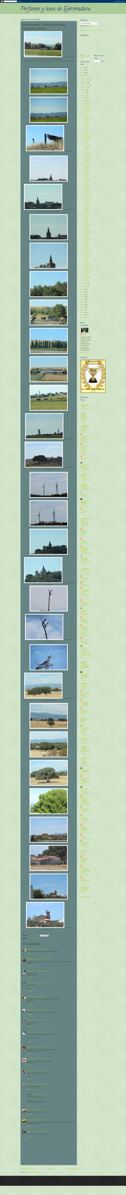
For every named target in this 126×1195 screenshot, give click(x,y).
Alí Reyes (29, 1120)
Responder (29, 954)
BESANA (83, 879)
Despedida (83, 741)
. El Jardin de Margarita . (84, 610)
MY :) (82, 678)
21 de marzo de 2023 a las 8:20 (44, 959)
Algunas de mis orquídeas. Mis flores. (87, 160)
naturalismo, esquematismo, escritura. (84, 430)
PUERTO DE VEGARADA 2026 (85, 551)
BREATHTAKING (85, 459)
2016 (83, 304)
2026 (83, 67)
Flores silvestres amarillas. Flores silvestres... (87, 270)
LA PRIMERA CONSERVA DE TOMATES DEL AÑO (85, 524)
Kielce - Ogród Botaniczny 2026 (84, 440)
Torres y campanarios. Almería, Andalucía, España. (87, 167)
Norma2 (29, 1059)
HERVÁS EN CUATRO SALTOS (84, 532)
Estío (82, 513)
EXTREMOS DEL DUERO (84, 426)
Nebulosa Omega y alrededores (85, 820)
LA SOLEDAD (84, 705)
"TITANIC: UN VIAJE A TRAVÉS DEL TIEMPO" (85, 488)
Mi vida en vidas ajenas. (85, 851)
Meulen (29, 1131)
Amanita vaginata (85, 573)
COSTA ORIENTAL (85, 643)
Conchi (29, 1020)
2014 (83, 310)
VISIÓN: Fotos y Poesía (85, 511)
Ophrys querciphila (85, 605)
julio (85, 90)
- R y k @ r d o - (31, 1032)
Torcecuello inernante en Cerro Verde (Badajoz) (85, 562)
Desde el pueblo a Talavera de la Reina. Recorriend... (87, 154)
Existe (82, 535)
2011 (83, 317)
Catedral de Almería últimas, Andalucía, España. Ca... (87, 187)
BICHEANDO (84, 809)
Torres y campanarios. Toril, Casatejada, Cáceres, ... (87, 254)
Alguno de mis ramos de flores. (86, 148)
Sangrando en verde (84, 446)
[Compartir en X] (44, 936)
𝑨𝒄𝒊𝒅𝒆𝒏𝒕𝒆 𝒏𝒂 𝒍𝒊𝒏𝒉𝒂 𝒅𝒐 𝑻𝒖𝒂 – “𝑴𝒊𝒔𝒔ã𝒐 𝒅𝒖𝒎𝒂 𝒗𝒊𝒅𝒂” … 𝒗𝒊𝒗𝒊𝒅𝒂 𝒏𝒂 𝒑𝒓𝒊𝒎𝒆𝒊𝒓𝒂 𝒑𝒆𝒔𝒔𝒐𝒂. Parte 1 (85, 653)
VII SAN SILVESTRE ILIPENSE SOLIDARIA (84, 763)
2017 (83, 302)
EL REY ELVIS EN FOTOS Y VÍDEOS (85, 803)
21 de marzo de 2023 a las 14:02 (42, 1032)
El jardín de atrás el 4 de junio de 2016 (85, 792)
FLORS (83, 540)
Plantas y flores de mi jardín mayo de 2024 (85, 595)
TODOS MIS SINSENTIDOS (85, 703)
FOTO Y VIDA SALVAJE (85, 640)
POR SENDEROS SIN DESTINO (85, 887)
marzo (85, 100)
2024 (83, 72)
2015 (83, 307)
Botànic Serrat (84, 494)
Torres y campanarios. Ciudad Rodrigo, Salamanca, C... (87, 210)
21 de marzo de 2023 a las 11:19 (43, 983)
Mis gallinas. (86, 228)
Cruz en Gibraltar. (86, 127)
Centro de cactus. (85, 131)
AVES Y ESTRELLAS (84, 818)
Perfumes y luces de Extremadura (55, 9)
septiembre (86, 85)
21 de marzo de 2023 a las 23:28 (39, 1084)
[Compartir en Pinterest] (48, 936)
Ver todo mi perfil (85, 352)
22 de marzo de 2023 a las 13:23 (39, 1120)
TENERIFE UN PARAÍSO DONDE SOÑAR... (85, 751)
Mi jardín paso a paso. (87, 102)
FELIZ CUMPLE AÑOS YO (85, 830)
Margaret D (30, 949)
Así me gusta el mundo (85, 465)
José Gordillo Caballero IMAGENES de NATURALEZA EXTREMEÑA (85, 664)
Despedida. (83, 853)
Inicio (50, 1168)
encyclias (83, 863)
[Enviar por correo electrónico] (41, 936)
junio (85, 92)
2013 (83, 312)
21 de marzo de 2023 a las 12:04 (38, 1020)
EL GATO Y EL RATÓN (84, 687)
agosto (85, 87)
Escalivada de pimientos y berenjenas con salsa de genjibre (85, 451)
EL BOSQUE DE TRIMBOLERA (85, 770)
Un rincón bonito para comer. (87, 106)
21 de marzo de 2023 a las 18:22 (43, 1047)
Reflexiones (83, 713)
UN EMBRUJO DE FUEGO (85, 843)
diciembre (86, 77)
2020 (83, 294)
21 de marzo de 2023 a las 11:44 (40, 1010)
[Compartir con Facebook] (46, 936)
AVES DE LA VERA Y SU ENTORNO (84, 800)
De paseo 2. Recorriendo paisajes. (87, 263)
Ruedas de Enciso (85, 874)
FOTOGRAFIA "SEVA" (85, 739)
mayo (85, 95)
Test (82, 723)
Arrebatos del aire (85, 845)
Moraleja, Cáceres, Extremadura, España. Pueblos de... (87, 277)
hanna (28, 1109)
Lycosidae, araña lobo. (87, 193)
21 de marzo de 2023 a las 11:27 (38, 996)
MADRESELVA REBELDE (85, 501)
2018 (83, 299)
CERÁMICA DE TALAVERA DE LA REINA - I (85, 782)
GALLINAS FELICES (84, 732)
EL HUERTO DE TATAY (85, 519)
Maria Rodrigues (31, 971)
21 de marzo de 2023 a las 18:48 (39, 1059)
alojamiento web (84, 57)
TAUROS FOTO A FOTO (85, 684)
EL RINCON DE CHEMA (85, 758)
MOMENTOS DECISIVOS (84, 549)
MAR (82, 836)
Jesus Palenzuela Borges (85, 693)
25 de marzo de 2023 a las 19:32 (38, 1131)
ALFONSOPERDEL (85, 897)
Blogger (92, 1182)
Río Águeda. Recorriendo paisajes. (87, 239)
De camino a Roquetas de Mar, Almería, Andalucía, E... (87, 137)
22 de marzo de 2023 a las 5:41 (38, 1109)
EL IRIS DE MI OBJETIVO (85, 778)
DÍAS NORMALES (85, 622)
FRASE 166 (83, 496)
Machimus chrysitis (85, 408)
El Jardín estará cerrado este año (84, 613)
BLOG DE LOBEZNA (84, 484)
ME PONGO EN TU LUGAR (85, 881)
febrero (85, 283)
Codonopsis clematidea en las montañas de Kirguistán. (84, 418)
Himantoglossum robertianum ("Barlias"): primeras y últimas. (85, 633)
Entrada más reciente (28, 1168)
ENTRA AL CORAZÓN (84, 620)
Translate (92, 26)
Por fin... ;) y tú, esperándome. (84, 504)
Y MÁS (83, 579)
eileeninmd (30, 1010)
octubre (86, 82)
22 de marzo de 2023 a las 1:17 (39, 1094)
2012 (83, 315)
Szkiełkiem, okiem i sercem (85, 437)
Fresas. (85, 260)
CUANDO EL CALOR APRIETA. (85, 468)
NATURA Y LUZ (85, 584)
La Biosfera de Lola (32, 959)
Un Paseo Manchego (83, 413)
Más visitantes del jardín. (86, 181)
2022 (83, 289)
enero (85, 286)
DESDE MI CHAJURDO (84, 558)
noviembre (86, 79)
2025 (83, 70)
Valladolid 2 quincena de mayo (85, 811)
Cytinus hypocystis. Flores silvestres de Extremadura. (87, 246)
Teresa (84, 334)
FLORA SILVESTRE (84, 602)
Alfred (28, 996)
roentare (29, 1084)
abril (85, 97)
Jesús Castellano (31, 983)
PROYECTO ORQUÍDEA (84, 628)
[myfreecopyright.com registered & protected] (92, 30)
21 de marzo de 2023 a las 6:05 (40, 949)
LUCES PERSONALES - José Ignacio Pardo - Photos (85, 870)
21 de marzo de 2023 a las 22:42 (39, 1071)
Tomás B (29, 1071)
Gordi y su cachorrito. (86, 143)
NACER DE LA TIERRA (85, 747)
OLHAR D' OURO (84, 648)
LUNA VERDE (85, 578)
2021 (83, 292)
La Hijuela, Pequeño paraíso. (85, 696)
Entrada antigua (71, 1168)
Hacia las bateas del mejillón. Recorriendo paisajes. (87, 199)
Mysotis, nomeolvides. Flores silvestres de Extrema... (87, 117)
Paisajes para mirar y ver (33, 938)
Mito (82, 669)
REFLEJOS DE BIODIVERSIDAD (85, 570)
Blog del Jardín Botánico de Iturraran (85, 720)
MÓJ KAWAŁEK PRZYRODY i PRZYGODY (85, 675)
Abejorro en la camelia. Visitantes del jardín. (87, 233)
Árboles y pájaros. (86, 216)
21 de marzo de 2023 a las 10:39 (43, 971)
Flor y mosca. (86, 204)
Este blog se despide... (83, 890)
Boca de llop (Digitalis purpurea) (85, 542)
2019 (83, 297)
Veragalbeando (84, 837)
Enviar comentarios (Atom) (33, 1172)
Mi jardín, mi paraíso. (84, 711)
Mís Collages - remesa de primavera (85, 477)
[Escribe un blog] (42, 936)
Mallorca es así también (85, 475)
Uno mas (83, 773)
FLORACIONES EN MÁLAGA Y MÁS (85, 591)
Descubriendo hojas (84, 789)
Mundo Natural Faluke (85, 406)
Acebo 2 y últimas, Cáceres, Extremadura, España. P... (87, 223)
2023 (83, 75)
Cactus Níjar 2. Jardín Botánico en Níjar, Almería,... (87, 175)
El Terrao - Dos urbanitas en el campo (85, 729)
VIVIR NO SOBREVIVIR (84, 827)
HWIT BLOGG (31, 1047)
